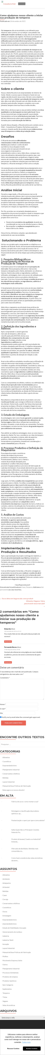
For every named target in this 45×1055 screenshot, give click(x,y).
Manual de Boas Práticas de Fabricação (17, 786)
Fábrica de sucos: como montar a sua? (24, 802)
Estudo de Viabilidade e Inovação (14, 928)
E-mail (3, 709)
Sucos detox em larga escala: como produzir (16, 598)
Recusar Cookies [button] (13, 1048)
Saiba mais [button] (26, 1042)
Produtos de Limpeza (10, 977)
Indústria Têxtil (8, 940)
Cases (23, 587)
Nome (3, 704)
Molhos (5, 956)
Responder (8, 641)
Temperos (29, 587)
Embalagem (7, 916)
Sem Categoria (8, 985)
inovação (6, 944)
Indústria (6, 936)
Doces (5, 912)
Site (1, 713)
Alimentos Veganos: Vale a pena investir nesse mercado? (34, 603)
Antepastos (7, 883)
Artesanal (6, 887)
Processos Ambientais (11, 973)
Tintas (5, 997)
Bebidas (5, 778)
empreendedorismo (10, 924)
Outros (5, 964)
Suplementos (7, 989)
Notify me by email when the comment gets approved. (20, 717)
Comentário (5, 678)
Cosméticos (7, 761)
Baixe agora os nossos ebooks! (14, 790)
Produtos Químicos (9, 981)
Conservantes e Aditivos (11, 774)
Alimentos (6, 757)
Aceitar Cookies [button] (31, 1048)
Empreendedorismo (10, 765)
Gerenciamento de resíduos (12, 932)
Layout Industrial (9, 782)
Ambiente (6, 879)
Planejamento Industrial (11, 770)
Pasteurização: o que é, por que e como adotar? (28, 820)
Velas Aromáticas (9, 1005)
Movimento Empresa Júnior (12, 960)
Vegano (5, 1001)
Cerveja (5, 899)
